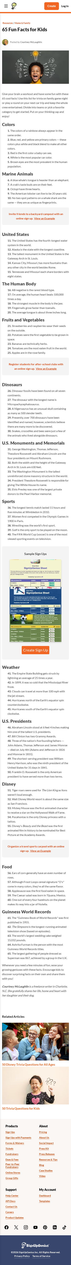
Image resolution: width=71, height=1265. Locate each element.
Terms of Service (41, 1256)
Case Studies (46, 1170)
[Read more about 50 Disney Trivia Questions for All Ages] (35, 1041)
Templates (44, 1201)
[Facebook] (6, 1227)
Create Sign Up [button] (35, 650)
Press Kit (44, 1148)
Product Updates (15, 1217)
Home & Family (22, 23)
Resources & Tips (48, 1159)
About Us (44, 1137)
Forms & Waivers (15, 1143)
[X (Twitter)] (16, 1227)
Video (42, 1176)
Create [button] (51, 6)
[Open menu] (6, 6)
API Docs (10, 1201)
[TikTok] (64, 1227)
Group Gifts (12, 1178)
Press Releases (47, 1154)
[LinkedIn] (55, 1227)
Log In (65, 6)
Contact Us (11, 1206)
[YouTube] (35, 1227)
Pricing (43, 1132)
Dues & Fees (12, 1159)
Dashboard (45, 1195)
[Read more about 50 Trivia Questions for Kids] (35, 1085)
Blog (41, 1165)
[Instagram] (26, 1227)
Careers (10, 1212)
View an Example (44, 218)
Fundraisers (12, 1154)
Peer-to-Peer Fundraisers (12, 1165)
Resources (8, 23)
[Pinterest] (45, 1227)
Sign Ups (10, 1132)
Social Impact (46, 1143)
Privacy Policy (22, 1256)
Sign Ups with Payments (18, 1137)
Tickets (9, 1148)
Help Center (12, 1195)
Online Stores (13, 1172)
